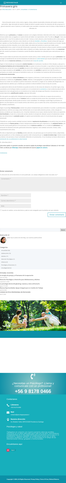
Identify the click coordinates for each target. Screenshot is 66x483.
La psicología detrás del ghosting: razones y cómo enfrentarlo (20, 284)
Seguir (13, 450)
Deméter (37, 41)
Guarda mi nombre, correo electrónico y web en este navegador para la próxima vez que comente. (30, 210)
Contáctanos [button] (3, 153)
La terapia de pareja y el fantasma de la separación (16, 275)
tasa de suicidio (38, 61)
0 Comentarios (33, 9)
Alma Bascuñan (6, 9)
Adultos (3, 256)
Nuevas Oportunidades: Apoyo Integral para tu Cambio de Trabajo (21, 288)
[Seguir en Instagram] (8, 450)
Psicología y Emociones (7, 265)
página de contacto (42, 147)
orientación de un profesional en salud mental (13, 139)
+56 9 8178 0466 (33, 391)
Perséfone (44, 41)
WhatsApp (15, 147)
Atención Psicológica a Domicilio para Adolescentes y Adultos (20, 279)
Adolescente (4, 253)
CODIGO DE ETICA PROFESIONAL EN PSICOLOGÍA (15, 292)
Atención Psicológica (7, 259)
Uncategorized (5, 268)
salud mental (41, 58)
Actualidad (24, 9)
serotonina (43, 89)
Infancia (3, 262)
